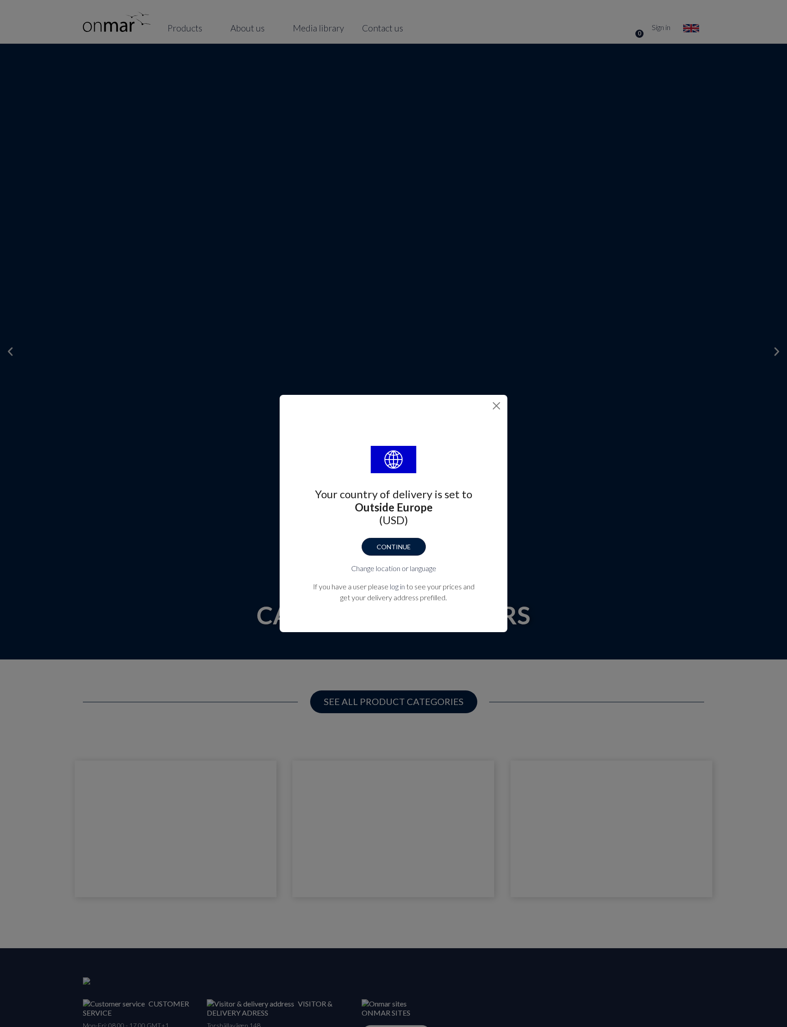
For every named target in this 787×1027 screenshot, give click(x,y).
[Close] (496, 406)
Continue (394, 547)
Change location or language (393, 568)
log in (397, 586)
